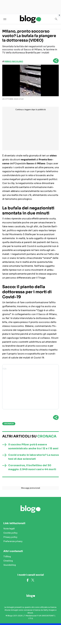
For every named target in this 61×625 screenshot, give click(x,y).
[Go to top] (55, 615)
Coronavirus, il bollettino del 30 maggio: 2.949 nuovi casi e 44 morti (32, 467)
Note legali (9, 528)
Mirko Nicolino (14, 61)
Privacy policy (10, 537)
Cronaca (9, 424)
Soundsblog (9, 565)
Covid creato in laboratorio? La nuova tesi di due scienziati (33, 456)
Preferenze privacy (12, 541)
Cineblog (8, 560)
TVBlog (7, 556)
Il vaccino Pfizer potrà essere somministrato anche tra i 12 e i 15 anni (33, 446)
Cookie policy (10, 533)
